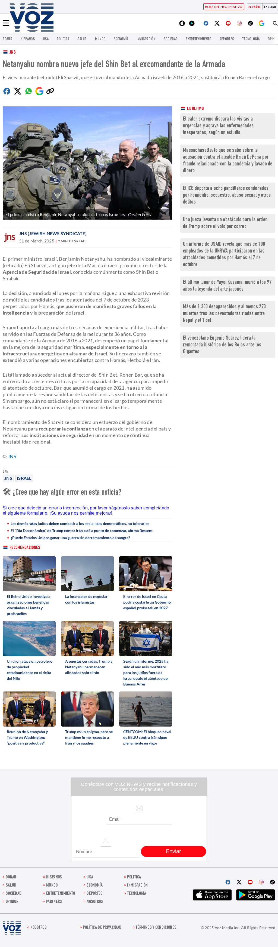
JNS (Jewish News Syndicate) (53, 233)
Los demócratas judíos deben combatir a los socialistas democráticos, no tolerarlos (80, 523)
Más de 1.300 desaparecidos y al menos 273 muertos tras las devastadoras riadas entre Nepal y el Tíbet (224, 314)
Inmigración (146, 39)
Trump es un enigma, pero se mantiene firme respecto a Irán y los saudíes (89, 737)
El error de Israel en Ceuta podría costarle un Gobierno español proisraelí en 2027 (147, 602)
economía (120, 39)
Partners (54, 902)
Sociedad (170, 39)
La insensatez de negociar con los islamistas (86, 599)
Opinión (12, 902)
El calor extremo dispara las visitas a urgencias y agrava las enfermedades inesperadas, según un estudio (218, 126)
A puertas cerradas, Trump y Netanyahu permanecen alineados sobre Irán (88, 667)
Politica (63, 39)
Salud (82, 39)
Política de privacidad (102, 928)
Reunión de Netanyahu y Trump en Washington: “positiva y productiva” (27, 737)
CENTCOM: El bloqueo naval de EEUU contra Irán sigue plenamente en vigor (147, 737)
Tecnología (251, 39)
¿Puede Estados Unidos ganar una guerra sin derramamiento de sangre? (70, 537)
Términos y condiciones (156, 928)
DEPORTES (226, 39)
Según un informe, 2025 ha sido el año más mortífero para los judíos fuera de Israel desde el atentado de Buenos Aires (145, 672)
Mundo (100, 39)
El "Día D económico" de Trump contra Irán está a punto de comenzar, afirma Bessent (82, 530)
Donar (7, 39)
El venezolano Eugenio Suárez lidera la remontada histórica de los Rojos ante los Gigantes (222, 345)
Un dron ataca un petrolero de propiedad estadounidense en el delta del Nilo (29, 670)
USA (46, 39)
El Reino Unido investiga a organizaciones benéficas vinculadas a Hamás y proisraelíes (28, 605)
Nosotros (95, 902)
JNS (13, 52)
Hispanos (28, 39)
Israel (24, 478)
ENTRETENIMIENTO (198, 39)
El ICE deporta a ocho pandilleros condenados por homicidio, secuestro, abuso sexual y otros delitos (227, 195)
